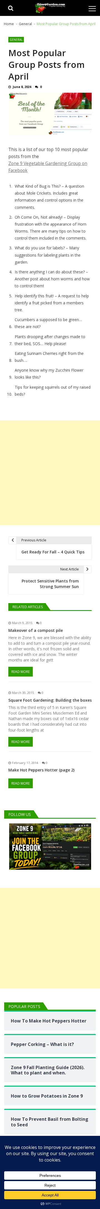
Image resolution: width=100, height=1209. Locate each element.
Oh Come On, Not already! (38, 217)
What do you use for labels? (40, 247)
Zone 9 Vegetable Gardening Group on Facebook (47, 166)
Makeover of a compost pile (35, 630)
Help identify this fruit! (34, 295)
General (16, 40)
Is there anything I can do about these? (50, 271)
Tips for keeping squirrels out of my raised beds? (53, 390)
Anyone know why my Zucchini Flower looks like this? (49, 373)
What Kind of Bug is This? (38, 186)
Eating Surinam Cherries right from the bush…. (49, 357)
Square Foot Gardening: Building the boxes (50, 700)
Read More (20, 671)
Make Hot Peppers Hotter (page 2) (41, 770)
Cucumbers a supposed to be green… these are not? (48, 323)
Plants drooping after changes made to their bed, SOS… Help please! (50, 340)
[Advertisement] (50, 472)
